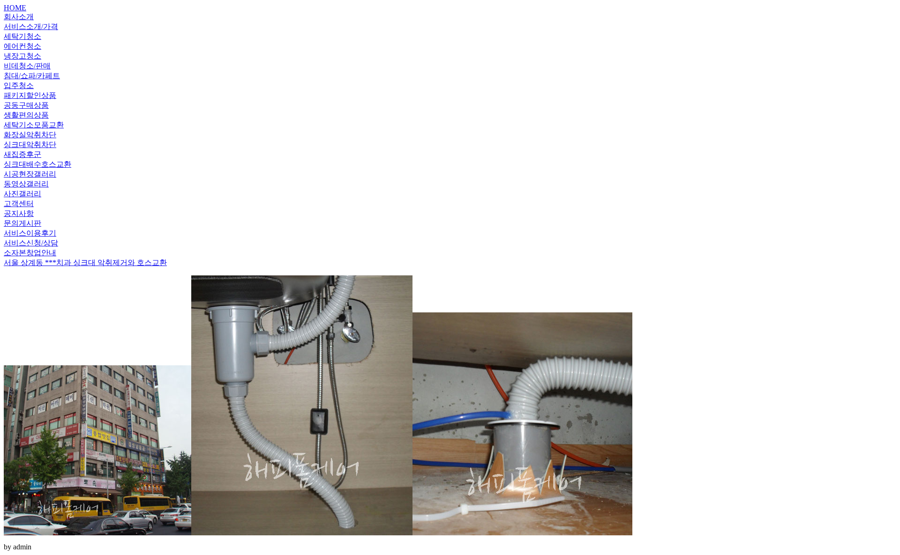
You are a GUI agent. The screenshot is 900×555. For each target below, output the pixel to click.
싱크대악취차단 (30, 144)
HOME (15, 8)
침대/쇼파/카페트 (32, 76)
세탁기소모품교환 (34, 125)
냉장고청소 (22, 56)
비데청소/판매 (27, 66)
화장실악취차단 (30, 135)
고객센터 (19, 203)
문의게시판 (22, 223)
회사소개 (19, 17)
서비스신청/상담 (31, 243)
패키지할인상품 (30, 95)
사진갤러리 (22, 194)
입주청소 (19, 85)
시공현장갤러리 (30, 174)
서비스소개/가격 (31, 26)
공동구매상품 (26, 105)
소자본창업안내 (30, 253)
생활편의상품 (26, 115)
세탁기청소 (22, 36)
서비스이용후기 (30, 233)
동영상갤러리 (26, 184)
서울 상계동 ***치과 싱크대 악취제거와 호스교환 (85, 262)
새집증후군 (22, 154)
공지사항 (19, 213)
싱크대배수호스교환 (37, 164)
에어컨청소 (22, 46)
